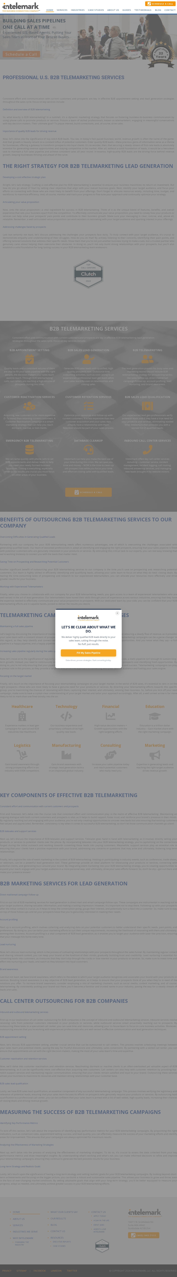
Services (62, 10)
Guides (127, 10)
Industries (78, 10)
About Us (113, 10)
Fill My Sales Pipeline (88, 653)
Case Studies (96, 10)
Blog (158, 10)
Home (49, 10)
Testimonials (142, 10)
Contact (170, 10)
